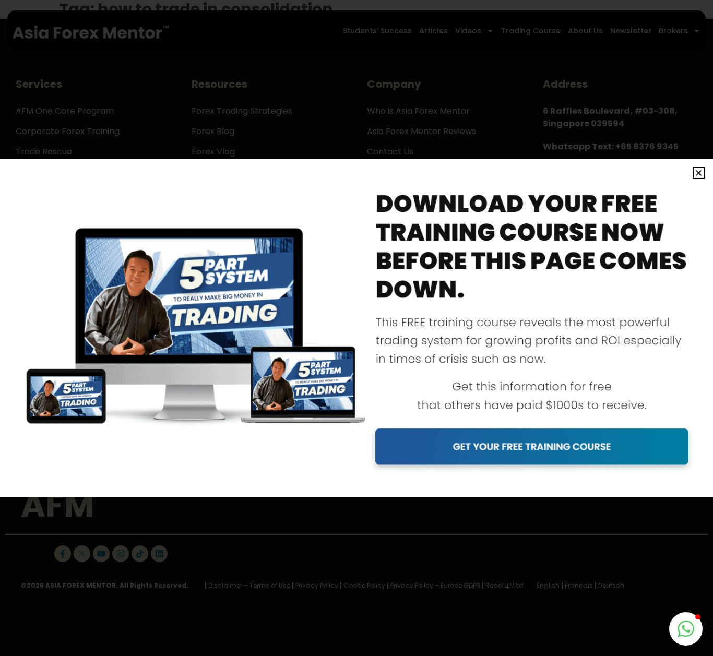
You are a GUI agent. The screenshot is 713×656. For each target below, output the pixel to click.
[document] (356, 328)
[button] (699, 173)
